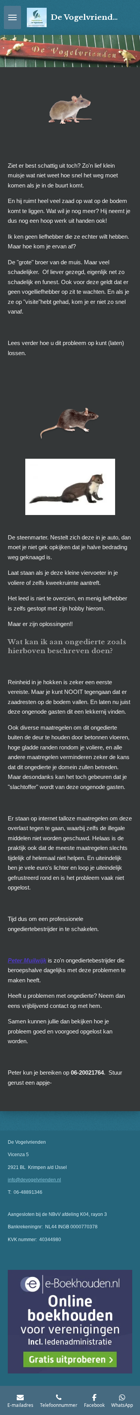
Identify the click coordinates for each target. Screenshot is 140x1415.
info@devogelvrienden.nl (34, 1180)
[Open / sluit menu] (12, 17)
